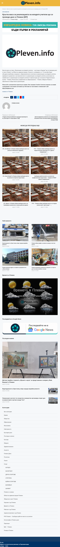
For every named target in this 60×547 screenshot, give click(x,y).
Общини (6, 443)
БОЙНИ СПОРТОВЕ (11, 481)
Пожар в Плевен (8, 530)
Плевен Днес (7, 453)
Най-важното (7, 429)
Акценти (6, 450)
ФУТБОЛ (8, 467)
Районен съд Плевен (10, 509)
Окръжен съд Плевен (10, 502)
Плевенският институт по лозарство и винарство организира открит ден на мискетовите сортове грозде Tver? (23, 399)
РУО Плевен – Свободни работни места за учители (18, 516)
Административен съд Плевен (12, 513)
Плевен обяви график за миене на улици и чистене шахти (43, 244)
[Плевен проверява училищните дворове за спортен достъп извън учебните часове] (45, 257)
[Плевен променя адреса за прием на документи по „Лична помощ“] (15, 257)
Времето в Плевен (9, 506)
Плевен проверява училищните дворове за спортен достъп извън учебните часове (44, 268)
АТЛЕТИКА (9, 478)
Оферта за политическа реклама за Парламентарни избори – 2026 (14, 545)
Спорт (5, 464)
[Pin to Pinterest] (21, 97)
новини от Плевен (7, 91)
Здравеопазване (8, 446)
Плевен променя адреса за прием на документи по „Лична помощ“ (14, 268)
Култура (6, 439)
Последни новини (9, 436)
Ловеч (6, 460)
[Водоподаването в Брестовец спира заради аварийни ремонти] (53, 391)
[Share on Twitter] (18, 97)
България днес (8, 432)
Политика (6, 457)
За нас (2, 542)
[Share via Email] (23, 97)
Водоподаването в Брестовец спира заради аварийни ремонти (20, 389)
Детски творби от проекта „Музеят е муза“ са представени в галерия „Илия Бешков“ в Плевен (27, 381)
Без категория (8, 411)
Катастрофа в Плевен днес (11, 520)
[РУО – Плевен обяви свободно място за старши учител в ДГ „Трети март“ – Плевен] (44, 192)
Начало (4, 9)
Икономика (7, 425)
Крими (6, 415)
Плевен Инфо (14, 19)
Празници (7, 523)
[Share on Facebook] (15, 97)
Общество (7, 418)
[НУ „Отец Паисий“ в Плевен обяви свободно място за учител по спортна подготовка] (15, 165)
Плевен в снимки (9, 492)
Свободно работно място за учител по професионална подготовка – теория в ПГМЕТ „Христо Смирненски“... (44, 178)
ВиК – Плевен (8, 527)
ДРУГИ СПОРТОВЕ (11, 474)
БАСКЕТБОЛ (9, 471)
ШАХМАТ (8, 488)
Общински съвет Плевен (11, 499)
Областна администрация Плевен (13, 495)
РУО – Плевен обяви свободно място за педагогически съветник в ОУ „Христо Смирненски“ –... (44, 150)
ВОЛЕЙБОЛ (9, 485)
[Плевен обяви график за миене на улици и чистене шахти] (45, 232)
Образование (7, 422)
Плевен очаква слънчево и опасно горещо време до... (30, 296)
